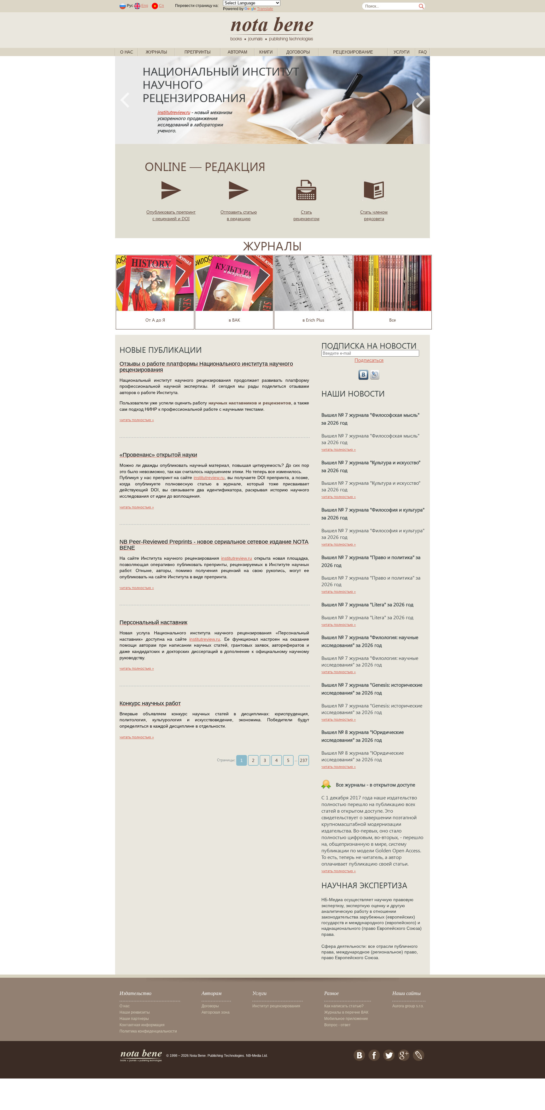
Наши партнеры (134, 1018)
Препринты (198, 52)
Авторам (237, 52)
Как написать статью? (344, 1006)
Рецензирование (353, 52)
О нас (126, 52)
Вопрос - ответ (337, 1025)
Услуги (401, 52)
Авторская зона (216, 1012)
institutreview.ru (173, 112)
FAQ (423, 52)
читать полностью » (137, 419)
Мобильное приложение (346, 1018)
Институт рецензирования (276, 1006)
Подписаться (369, 360)
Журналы (156, 52)
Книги (265, 52)
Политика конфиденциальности (148, 1031)
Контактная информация (142, 1025)
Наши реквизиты (135, 1012)
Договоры (298, 52)
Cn (161, 5)
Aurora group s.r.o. (408, 1006)
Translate (265, 9)
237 (304, 760)
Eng (144, 5)
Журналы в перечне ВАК (346, 1012)
